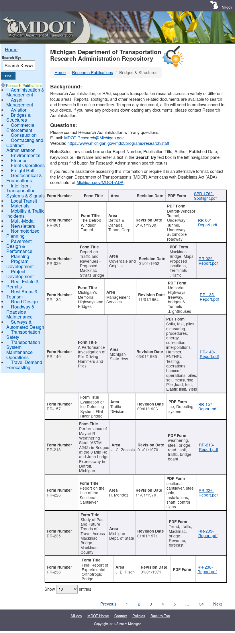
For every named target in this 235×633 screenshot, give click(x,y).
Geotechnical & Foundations (24, 178)
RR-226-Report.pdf (208, 492)
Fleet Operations (28, 165)
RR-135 (54, 299)
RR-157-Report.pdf (208, 406)
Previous (108, 604)
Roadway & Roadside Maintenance (20, 311)
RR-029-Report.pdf (208, 261)
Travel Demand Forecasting (24, 365)
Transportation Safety (23, 334)
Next (217, 604)
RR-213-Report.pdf (208, 447)
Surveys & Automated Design (25, 324)
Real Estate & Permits (22, 284)
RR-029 (54, 263)
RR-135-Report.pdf (209, 297)
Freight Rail (22, 170)
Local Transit (24, 200)
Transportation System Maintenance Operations (23, 350)
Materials (20, 205)
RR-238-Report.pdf (207, 569)
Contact (120, 615)
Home (11, 49)
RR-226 (54, 495)
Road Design (24, 301)
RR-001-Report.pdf (207, 222)
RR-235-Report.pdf (208, 533)
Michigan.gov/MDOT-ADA (100, 182)
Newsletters (23, 226)
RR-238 (54, 572)
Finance (19, 160)
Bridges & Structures (18, 117)
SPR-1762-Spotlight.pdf (205, 196)
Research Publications (24, 85)
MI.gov (227, 7)
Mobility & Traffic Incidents (25, 213)
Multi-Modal (23, 220)
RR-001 (54, 225)
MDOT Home (98, 615)
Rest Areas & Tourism (22, 294)
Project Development (20, 274)
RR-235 (54, 536)
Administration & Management (25, 92)
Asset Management (19, 102)
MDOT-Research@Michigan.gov (94, 137)
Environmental (25, 155)
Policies (138, 615)
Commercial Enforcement (21, 127)
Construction (24, 135)
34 (201, 604)
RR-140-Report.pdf (209, 354)
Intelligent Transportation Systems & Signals (25, 190)
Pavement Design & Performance (19, 246)
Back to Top (160, 615)
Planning (20, 256)
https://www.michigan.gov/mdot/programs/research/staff (118, 143)
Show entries (67, 589)
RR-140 (54, 356)
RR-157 (54, 409)
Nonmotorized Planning (23, 233)
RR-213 (54, 449)
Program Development (20, 264)
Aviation (19, 109)
